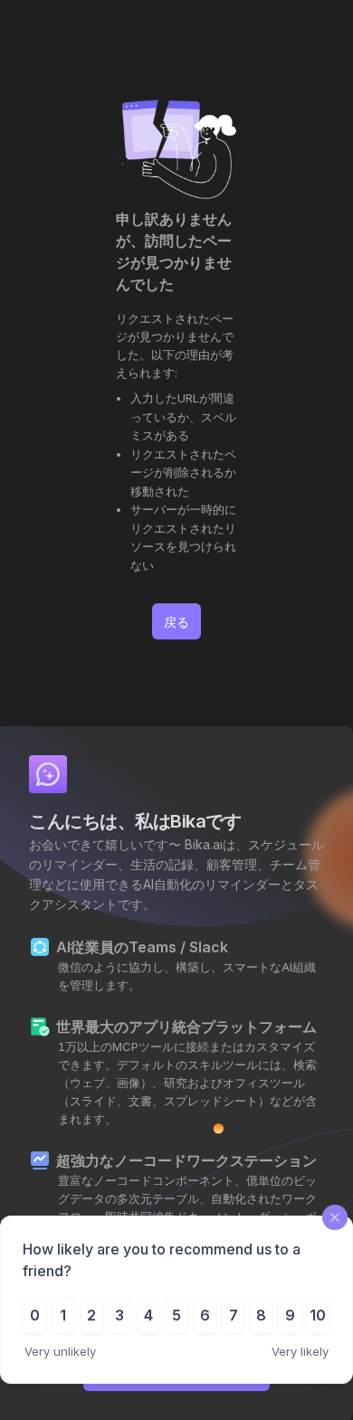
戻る (176, 622)
